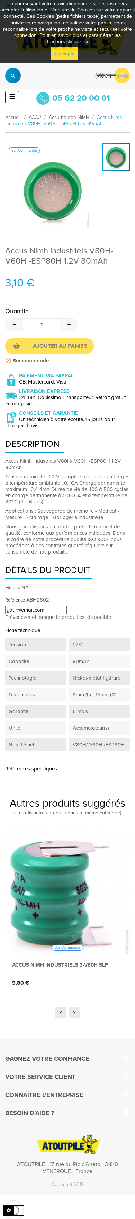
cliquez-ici (77, 41)
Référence (15, 600)
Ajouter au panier (60, 345)
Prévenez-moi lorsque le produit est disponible (58, 617)
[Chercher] (13, 75)
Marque (12, 587)
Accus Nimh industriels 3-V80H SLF (60, 965)
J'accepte (64, 53)
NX (25, 587)
